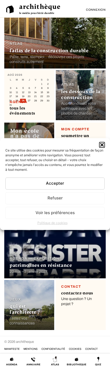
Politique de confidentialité (53, 349)
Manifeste (12, 349)
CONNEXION (96, 9)
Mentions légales (30, 349)
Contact (91, 349)
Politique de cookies (52, 223)
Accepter (55, 183)
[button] (102, 144)
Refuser (55, 197)
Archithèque (40, 6)
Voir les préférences (55, 212)
